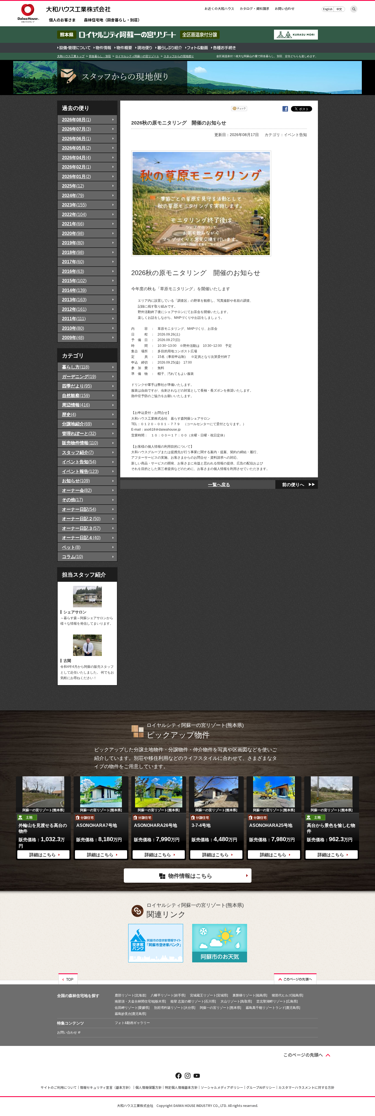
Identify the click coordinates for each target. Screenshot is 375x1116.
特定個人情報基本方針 (181, 1087)
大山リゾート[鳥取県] (236, 1001)
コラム (72, 556)
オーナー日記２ (81, 518)
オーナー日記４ (81, 537)
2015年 (74, 280)
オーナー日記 (79, 509)
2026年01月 (76, 176)
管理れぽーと (79, 433)
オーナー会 (77, 490)
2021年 (73, 223)
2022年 (74, 214)
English (327, 9)
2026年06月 (76, 138)
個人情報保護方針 (148, 1087)
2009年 (73, 337)
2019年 (73, 242)
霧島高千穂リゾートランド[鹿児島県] (273, 1008)
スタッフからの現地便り (179, 56)
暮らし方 (75, 366)
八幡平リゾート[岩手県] (168, 995)
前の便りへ (293, 484)
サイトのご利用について (59, 1087)
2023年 (74, 204)
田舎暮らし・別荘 (100, 56)
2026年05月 (76, 147)
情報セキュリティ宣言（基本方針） (106, 1087)
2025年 (73, 185)
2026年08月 (76, 119)
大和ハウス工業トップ (71, 56)
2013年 (74, 299)
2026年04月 (76, 157)
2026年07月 (76, 128)
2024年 (73, 195)
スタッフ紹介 (78, 452)
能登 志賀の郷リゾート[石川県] (193, 1001)
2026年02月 (76, 166)
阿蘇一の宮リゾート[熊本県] (220, 1008)
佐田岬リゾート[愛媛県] (132, 1008)
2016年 (73, 271)
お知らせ (76, 480)
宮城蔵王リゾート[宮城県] (209, 995)
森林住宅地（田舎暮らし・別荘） (113, 20)
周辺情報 (76, 404)
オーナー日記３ (81, 528)
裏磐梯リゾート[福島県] (250, 995)
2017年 (73, 261)
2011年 (74, 318)
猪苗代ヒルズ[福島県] (287, 995)
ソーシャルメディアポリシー (222, 1087)
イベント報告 (80, 471)
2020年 (73, 233)
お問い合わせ (285, 8)
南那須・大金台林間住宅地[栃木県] (140, 1001)
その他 (72, 499)
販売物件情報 (80, 442)
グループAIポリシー (260, 1087)
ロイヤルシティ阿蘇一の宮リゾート (137, 56)
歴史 (69, 414)
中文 (339, 9)
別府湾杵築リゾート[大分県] (174, 1008)
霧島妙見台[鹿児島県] (130, 1014)
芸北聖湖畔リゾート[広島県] (277, 1001)
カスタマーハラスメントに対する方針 (306, 1087)
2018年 (73, 252)
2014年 (74, 290)
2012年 (74, 309)
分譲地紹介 (77, 423)
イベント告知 (79, 461)
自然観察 (76, 395)
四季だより (77, 385)
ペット (71, 547)
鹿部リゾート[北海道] (130, 995)
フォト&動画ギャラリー (132, 1023)
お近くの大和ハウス (219, 8)
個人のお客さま (62, 20)
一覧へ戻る (219, 484)
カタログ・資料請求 (254, 8)
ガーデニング (79, 376)
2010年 (73, 328)
